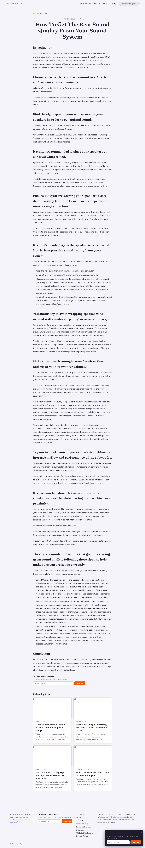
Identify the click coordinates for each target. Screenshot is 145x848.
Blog (113, 3)
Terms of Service (83, 827)
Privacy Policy (82, 824)
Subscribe (79, 683)
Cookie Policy (82, 836)
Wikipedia (101, 817)
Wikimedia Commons (116, 817)
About (78, 818)
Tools (106, 3)
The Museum (85, 3)
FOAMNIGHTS (16, 3)
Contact (79, 821)
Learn (97, 3)
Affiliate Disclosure (84, 833)
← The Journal (40, 13)
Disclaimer (81, 830)
